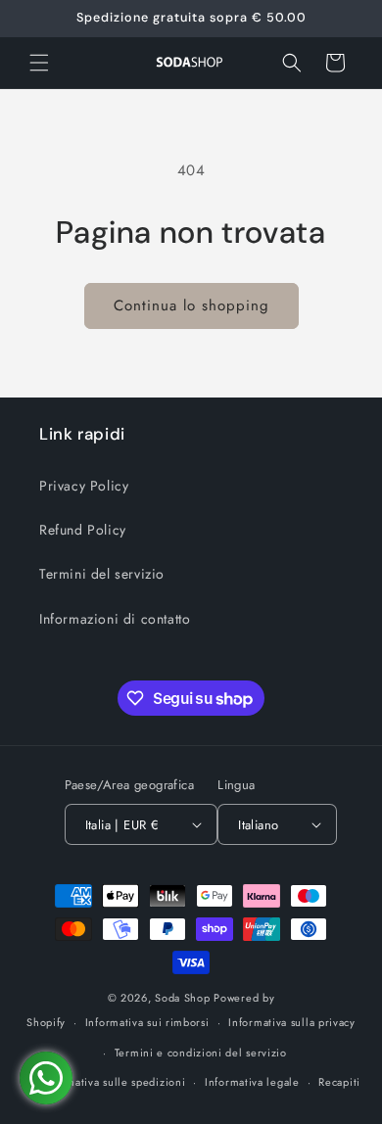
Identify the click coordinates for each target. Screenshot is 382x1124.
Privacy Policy (83, 485)
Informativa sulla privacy (292, 1022)
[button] (39, 62)
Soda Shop (182, 998)
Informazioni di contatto (114, 619)
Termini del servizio (102, 574)
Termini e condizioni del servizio (201, 1052)
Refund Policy (82, 529)
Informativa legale (252, 1082)
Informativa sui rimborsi (147, 1022)
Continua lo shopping (191, 305)
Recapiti (339, 1082)
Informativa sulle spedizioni (113, 1082)
